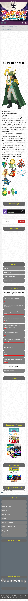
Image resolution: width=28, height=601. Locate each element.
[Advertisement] (14, 46)
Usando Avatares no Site (8, 526)
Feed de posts (7, 272)
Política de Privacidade (8, 502)
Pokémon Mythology (6, 596)
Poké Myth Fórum (6, 506)
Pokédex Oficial (6, 535)
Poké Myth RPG (6, 510)
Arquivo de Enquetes (9, 370)
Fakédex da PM (6, 514)
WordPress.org (8, 280)
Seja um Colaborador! (7, 522)
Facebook (14, 588)
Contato (4, 518)
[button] (22, 23)
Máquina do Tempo (7, 531)
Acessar (6, 268)
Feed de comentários (9, 276)
